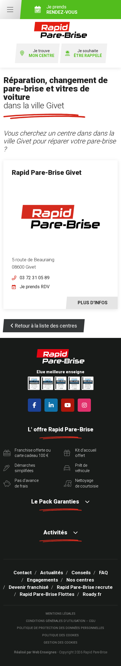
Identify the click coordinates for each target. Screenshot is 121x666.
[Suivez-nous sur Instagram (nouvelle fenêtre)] (85, 405)
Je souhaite (88, 53)
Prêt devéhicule (82, 468)
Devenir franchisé (28, 587)
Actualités (51, 572)
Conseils (81, 572)
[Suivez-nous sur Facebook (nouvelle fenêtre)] (35, 405)
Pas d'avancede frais (27, 483)
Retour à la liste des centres (46, 326)
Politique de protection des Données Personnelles (60, 628)
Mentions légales (60, 613)
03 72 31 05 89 (35, 277)
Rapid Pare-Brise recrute (85, 587)
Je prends (61, 9)
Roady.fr (92, 594)
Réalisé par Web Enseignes (35, 652)
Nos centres (80, 580)
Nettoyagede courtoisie (86, 483)
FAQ (103, 572)
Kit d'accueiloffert (85, 453)
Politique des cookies (60, 635)
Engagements (42, 580)
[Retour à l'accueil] (60, 30)
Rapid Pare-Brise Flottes (47, 594)
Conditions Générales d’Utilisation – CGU (60, 621)
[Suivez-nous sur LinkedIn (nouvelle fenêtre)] (52, 405)
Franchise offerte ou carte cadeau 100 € (33, 453)
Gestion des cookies (60, 642)
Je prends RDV (35, 286)
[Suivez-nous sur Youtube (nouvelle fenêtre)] (69, 405)
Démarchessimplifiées (25, 468)
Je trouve (41, 53)
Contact (23, 572)
